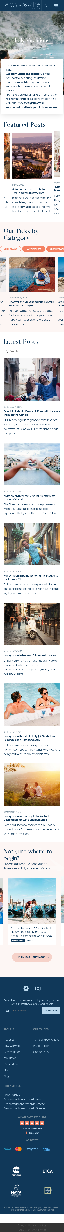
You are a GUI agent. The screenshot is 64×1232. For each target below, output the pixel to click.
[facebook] (26, 990)
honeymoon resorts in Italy (19, 749)
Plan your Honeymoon (32, 957)
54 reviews (36, 1128)
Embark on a (11, 584)
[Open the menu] (56, 5)
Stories (8, 1070)
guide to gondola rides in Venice (38, 420)
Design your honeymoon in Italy (22, 1099)
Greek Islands (10, 249)
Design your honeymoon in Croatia (24, 1104)
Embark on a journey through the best (26, 745)
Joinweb (40, 1229)
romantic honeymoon (32, 584)
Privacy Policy (41, 1045)
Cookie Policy (41, 1052)
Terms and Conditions (46, 1039)
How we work (12, 1045)
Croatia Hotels (12, 1064)
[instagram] (38, 990)
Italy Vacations (33, 249)
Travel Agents (12, 1095)
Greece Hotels (12, 1052)
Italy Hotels (10, 1058)
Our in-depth (11, 420)
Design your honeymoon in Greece (24, 1108)
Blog (6, 1076)
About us (9, 1039)
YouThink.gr (40, 1225)
